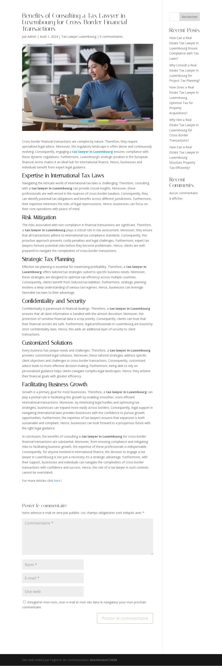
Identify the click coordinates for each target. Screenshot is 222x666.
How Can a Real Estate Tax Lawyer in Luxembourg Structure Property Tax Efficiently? (184, 157)
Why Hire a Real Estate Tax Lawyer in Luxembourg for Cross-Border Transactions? (184, 130)
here (57, 481)
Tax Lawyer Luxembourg (78, 36)
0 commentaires (111, 36)
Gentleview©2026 (103, 660)
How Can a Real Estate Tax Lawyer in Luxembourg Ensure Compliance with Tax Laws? (184, 48)
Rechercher (190, 17)
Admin (32, 36)
